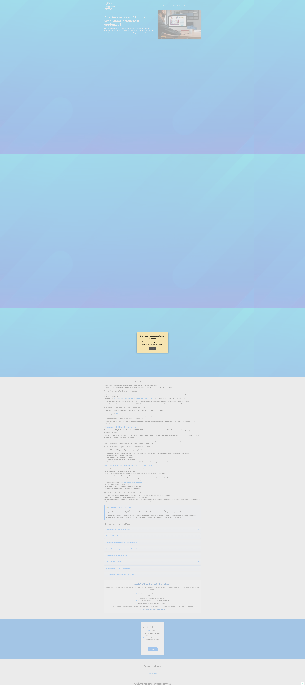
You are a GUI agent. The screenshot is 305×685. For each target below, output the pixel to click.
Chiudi (152, 348)
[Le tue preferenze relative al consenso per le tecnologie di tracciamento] (302, 683)
